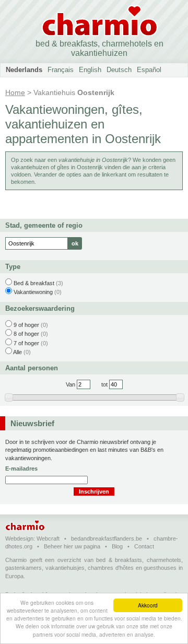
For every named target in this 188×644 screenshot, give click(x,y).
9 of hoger (26, 325)
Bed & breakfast (34, 283)
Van (70, 384)
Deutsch (119, 70)
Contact (144, 546)
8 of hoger (26, 334)
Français (61, 70)
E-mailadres (21, 468)
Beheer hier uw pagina (72, 546)
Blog (117, 546)
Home (15, 92)
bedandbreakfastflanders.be (106, 538)
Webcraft (48, 538)
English (90, 70)
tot (104, 384)
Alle (17, 352)
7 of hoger (26, 343)
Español (149, 70)
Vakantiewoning (33, 292)
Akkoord (148, 605)
